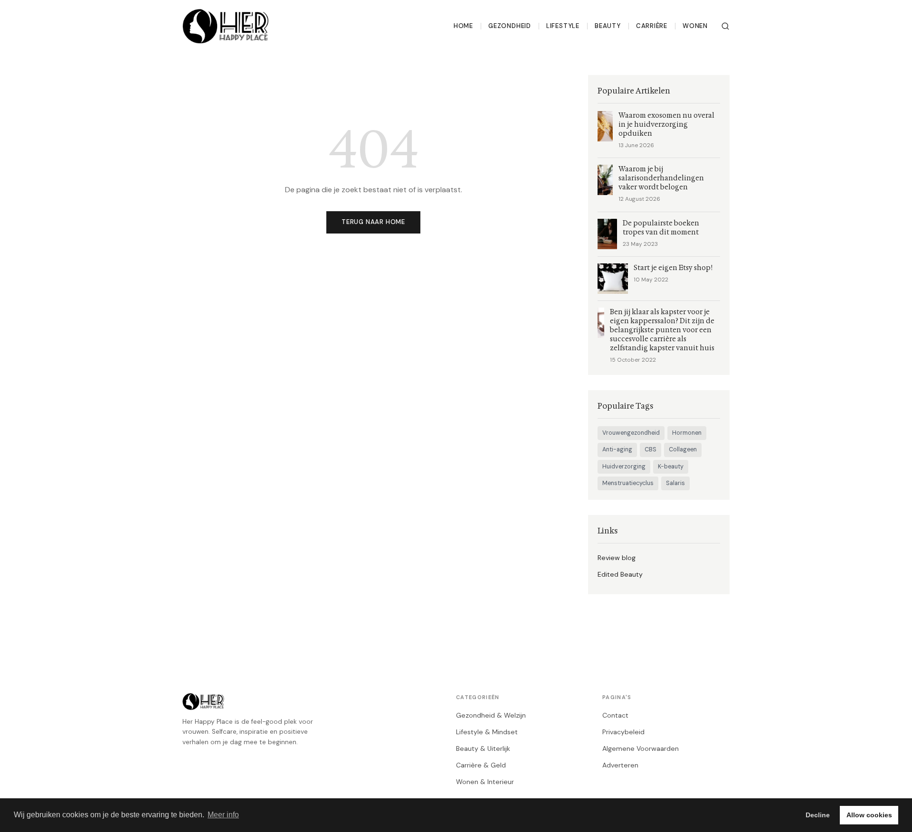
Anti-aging (617, 449)
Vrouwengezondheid (631, 433)
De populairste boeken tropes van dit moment (661, 228)
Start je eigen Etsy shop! (673, 267)
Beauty (608, 26)
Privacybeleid (623, 732)
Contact (615, 715)
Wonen (695, 26)
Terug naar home (373, 222)
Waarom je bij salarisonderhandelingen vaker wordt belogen (661, 178)
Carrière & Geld (481, 765)
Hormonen (687, 433)
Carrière (651, 26)
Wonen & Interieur (485, 781)
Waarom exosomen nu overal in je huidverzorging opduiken (666, 124)
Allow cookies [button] (869, 815)
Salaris (675, 483)
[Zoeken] (725, 26)
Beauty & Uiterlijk (483, 748)
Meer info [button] (223, 815)
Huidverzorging (624, 466)
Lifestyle (563, 26)
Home (463, 26)
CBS (650, 449)
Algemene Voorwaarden (640, 748)
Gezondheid (509, 26)
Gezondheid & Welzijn (491, 715)
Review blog (617, 557)
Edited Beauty (620, 574)
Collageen (683, 449)
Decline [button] (818, 815)
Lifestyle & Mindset (487, 732)
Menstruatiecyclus (628, 483)
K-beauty (671, 466)
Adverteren (620, 765)
